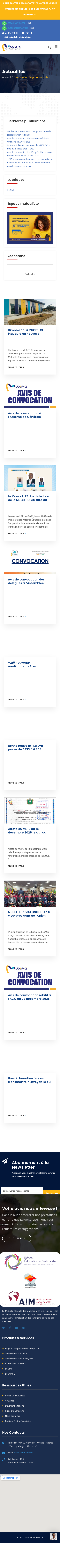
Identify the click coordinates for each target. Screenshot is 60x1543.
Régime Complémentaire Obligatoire (22, 1348)
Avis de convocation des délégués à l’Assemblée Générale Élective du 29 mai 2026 (29, 581)
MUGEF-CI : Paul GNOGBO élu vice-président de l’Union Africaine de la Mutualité (29, 913)
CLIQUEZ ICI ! (17, 1238)
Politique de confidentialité (18, 1421)
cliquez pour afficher (23, 1452)
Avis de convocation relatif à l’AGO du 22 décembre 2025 (30, 997)
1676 (19, 23)
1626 (21, 28)
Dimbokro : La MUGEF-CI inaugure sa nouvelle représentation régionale (27, 332)
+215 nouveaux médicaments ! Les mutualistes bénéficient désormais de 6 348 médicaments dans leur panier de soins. (29, 162)
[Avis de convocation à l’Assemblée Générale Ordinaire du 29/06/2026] (30, 395)
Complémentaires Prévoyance (19, 1358)
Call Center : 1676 (16, 1459)
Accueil (6, 77)
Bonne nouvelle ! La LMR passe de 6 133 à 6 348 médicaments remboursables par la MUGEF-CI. (26, 747)
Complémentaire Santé (16, 1353)
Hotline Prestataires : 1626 (20, 1462)
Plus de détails (16, 367)
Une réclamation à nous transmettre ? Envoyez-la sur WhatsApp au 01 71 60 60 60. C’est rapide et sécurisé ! (30, 1080)
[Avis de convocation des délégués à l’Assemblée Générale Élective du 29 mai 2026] (30, 561)
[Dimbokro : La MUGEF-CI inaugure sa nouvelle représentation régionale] (30, 312)
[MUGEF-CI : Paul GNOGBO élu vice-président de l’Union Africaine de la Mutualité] (30, 894)
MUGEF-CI (38, 1537)
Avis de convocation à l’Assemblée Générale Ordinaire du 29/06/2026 (26, 415)
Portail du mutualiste (15, 1395)
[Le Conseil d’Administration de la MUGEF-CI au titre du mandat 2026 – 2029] (30, 478)
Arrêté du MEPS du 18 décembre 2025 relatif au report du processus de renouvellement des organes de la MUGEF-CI (30, 830)
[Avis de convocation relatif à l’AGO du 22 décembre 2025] (30, 977)
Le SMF (10, 190)
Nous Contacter (12, 1416)
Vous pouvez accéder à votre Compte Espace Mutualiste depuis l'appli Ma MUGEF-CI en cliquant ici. (30, 8)
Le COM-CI (10, 1373)
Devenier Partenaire (14, 1405)
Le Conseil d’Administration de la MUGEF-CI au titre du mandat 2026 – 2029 (29, 498)
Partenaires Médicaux (15, 1363)
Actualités (9, 1400)
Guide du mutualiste (14, 1410)
